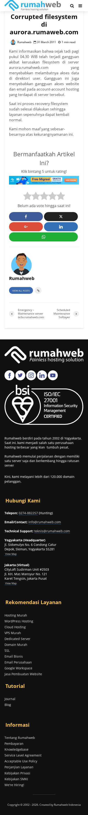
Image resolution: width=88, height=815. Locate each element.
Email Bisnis (14, 656)
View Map (11, 583)
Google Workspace (18, 668)
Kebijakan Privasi (17, 773)
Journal (10, 699)
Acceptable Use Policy (21, 761)
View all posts (21, 290)
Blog (8, 705)
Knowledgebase (16, 749)
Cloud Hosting (15, 627)
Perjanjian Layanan (19, 767)
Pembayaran (14, 743)
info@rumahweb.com (44, 522)
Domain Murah (16, 644)
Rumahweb (24, 42)
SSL (7, 650)
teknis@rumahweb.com (52, 531)
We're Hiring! (14, 785)
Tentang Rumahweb (20, 738)
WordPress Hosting (19, 621)
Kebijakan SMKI (16, 779)
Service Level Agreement (23, 755)
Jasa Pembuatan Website (23, 674)
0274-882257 (28, 513)
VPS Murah (13, 633)
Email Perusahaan (18, 662)
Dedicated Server (17, 639)
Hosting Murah (16, 615)
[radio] (27, 196)
